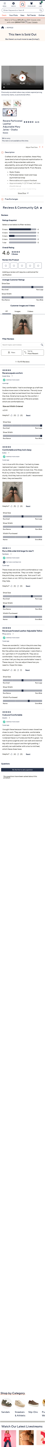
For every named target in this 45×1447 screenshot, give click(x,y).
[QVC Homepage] (3, 27)
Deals (4, 15)
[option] (22, 21)
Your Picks (13, 15)
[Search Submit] (41, 10)
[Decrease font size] (43, 147)
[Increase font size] (40, 147)
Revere (5, 133)
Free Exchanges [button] (11, 199)
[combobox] (20, 10)
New (22, 15)
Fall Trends (31, 15)
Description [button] (10, 152)
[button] (4, 5)
